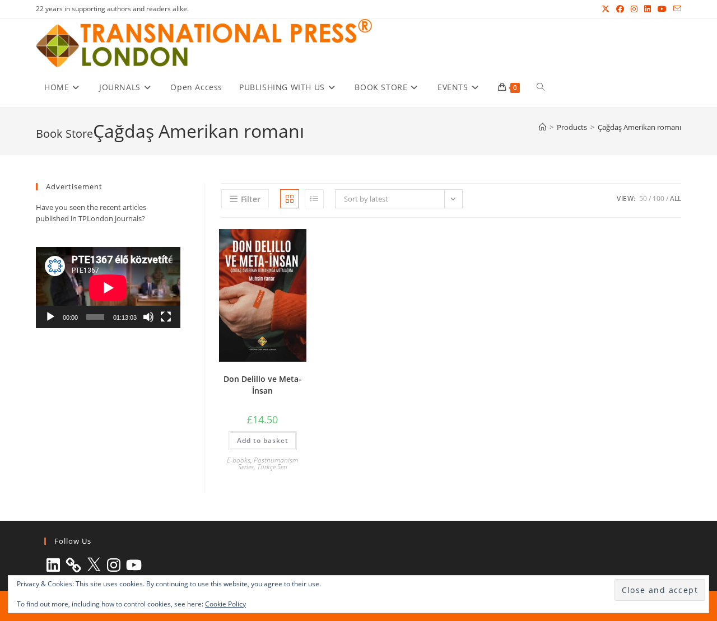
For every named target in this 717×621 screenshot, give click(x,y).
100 (658, 198)
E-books (238, 460)
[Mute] (148, 317)
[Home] (542, 127)
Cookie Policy (225, 604)
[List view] (314, 198)
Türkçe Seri (272, 466)
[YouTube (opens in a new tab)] (662, 9)
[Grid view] (289, 198)
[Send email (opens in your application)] (675, 9)
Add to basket (262, 440)
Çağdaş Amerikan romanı (639, 127)
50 (643, 198)
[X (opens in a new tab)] (605, 9)
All (675, 198)
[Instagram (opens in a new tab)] (634, 9)
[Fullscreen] (165, 317)
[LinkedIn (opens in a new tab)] (647, 9)
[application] (108, 287)
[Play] (50, 317)
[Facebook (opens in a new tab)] (620, 9)
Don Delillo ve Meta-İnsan (262, 384)
